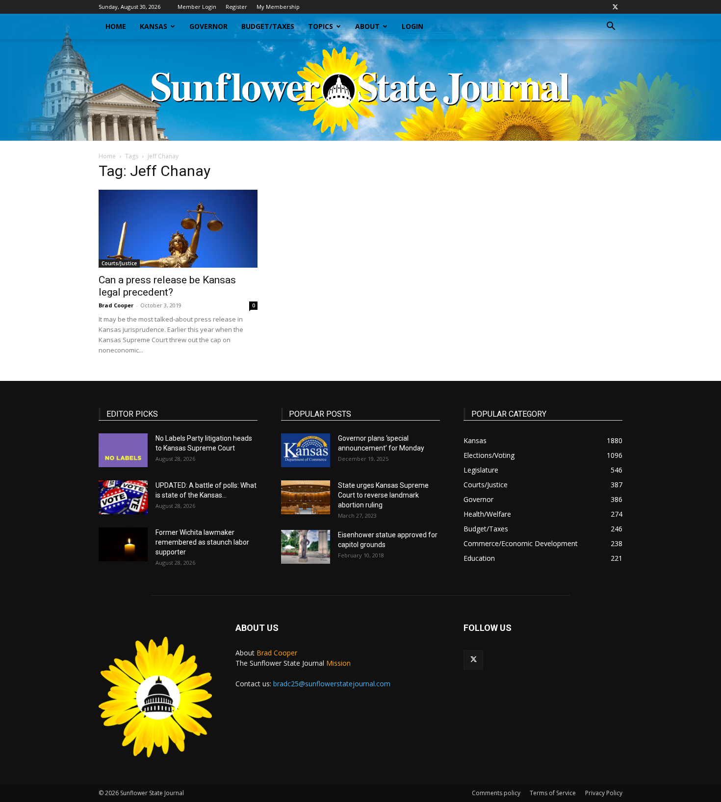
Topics (320, 26)
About (367, 26)
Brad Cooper (116, 305)
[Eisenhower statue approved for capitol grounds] (305, 547)
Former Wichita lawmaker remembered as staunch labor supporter (202, 542)
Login (412, 26)
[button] (610, 27)
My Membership (278, 6)
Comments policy (496, 793)
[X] (615, 7)
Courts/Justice (119, 263)
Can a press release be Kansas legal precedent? (167, 286)
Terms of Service (553, 793)
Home (115, 26)
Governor (208, 26)
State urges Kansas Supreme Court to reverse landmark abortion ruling (383, 495)
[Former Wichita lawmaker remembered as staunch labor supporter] (123, 544)
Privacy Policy (603, 793)
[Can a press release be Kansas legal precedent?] (178, 229)
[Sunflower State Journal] (360, 90)
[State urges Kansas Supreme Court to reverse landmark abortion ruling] (305, 497)
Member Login (197, 6)
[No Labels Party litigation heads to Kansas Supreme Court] (123, 450)
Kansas (153, 26)
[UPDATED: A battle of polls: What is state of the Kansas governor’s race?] (123, 497)
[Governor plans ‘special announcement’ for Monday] (305, 450)
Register (236, 6)
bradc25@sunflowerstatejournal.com (331, 683)
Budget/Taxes (267, 26)
